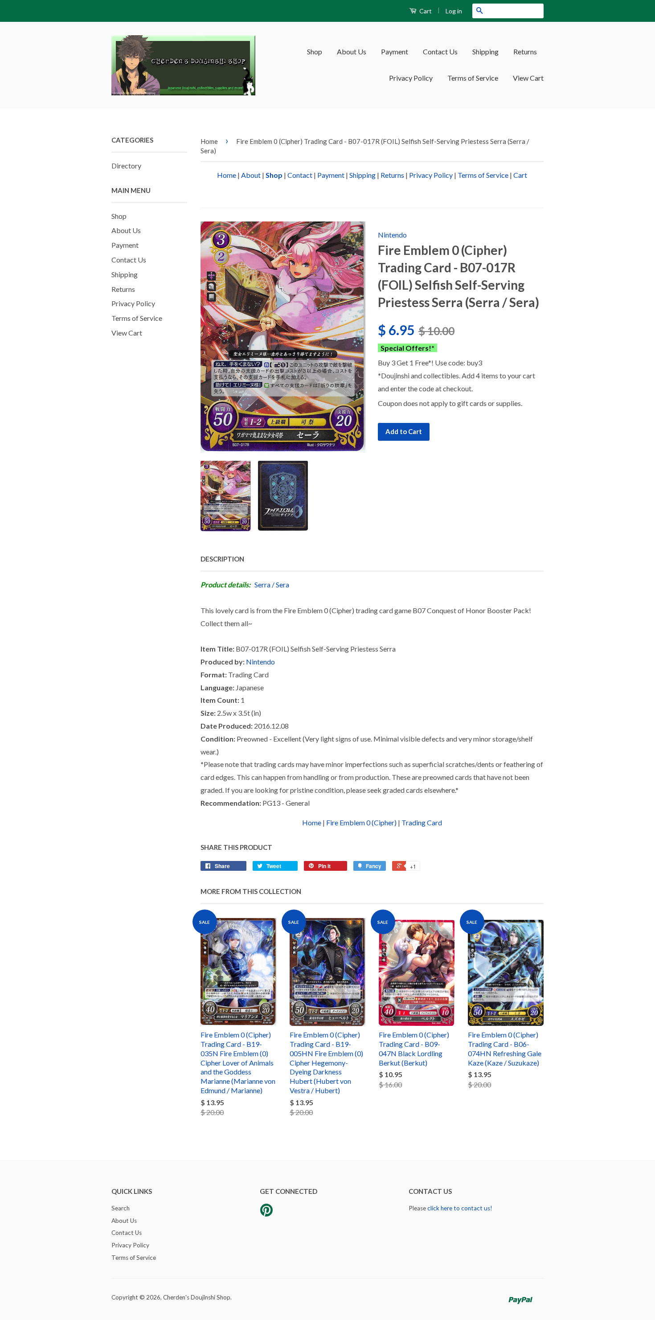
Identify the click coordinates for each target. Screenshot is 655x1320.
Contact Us (440, 51)
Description (222, 559)
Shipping (485, 51)
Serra (262, 584)
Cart (425, 11)
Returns (525, 51)
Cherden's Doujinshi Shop (196, 1297)
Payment (394, 51)
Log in (454, 11)
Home (209, 141)
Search (120, 1208)
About (251, 175)
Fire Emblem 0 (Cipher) (361, 822)
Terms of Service (472, 78)
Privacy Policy (411, 78)
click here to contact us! (459, 1208)
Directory (126, 165)
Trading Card (421, 822)
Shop (314, 51)
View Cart (528, 78)
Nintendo (392, 234)
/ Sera (280, 584)
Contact (299, 175)
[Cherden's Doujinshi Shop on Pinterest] (266, 1213)
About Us (351, 51)
